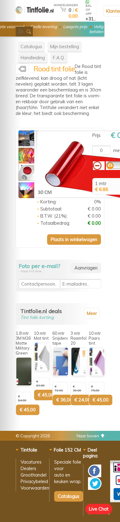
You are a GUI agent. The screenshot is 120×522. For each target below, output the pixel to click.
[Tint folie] (35, 19)
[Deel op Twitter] (95, 488)
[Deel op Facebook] (94, 475)
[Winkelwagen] (63, 10)
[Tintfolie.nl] (22, 70)
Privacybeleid (34, 481)
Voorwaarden (35, 488)
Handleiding (33, 58)
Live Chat (99, 509)
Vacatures (31, 462)
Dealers (28, 468)
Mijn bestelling (64, 46)
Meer (92, 313)
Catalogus (31, 46)
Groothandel (33, 475)
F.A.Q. (59, 58)
